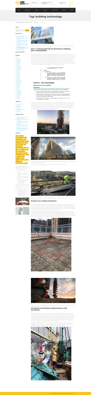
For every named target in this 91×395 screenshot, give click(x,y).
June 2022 (18, 76)
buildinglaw (27, 141)
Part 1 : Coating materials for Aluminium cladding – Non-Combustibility (51, 50)
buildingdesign (23, 141)
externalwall (20, 146)
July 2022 (18, 75)
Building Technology (52, 45)
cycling (16, 144)
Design (18, 107)
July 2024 (18, 63)
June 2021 (18, 85)
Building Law (51, 305)
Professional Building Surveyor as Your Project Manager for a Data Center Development (23, 41)
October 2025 (19, 59)
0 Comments (38, 46)
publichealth (27, 154)
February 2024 (19, 65)
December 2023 (19, 66)
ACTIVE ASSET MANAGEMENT (20, 137)
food (27, 147)
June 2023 (18, 71)
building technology (70, 45)
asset (25, 137)
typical (21, 161)
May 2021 (18, 86)
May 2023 (18, 72)
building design (64, 45)
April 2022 (18, 77)
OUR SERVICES (27, 10)
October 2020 (19, 93)
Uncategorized (58, 45)
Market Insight (19, 108)
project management (18, 154)
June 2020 (18, 97)
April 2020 (18, 98)
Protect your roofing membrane (44, 201)
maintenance (67, 197)
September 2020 (19, 94)
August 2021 (18, 84)
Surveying (27, 159)
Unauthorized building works (19, 163)
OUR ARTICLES (55, 10)
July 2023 (18, 70)
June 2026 (18, 58)
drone (25, 144)
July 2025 (18, 60)
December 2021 (19, 81)
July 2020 (18, 96)
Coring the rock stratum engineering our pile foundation (49, 309)
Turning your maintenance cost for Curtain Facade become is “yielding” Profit (22, 45)
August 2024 (18, 62)
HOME (19, 10)
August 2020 (18, 95)
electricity (17, 146)
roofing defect (71, 197)
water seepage (33, 198)
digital (22, 144)
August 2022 (18, 74)
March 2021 (18, 88)
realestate (19, 156)
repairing (23, 156)
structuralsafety (23, 159)
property (23, 154)
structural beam (18, 159)
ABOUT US (45, 10)
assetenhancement (19, 139)
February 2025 (19, 61)
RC (16, 156)
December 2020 (19, 91)
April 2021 (18, 87)
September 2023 (19, 68)
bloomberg (24, 139)
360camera (17, 135)
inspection (22, 149)
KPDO (16, 151)
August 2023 (18, 69)
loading (19, 151)
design (19, 144)
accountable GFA (21, 135)
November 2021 (19, 82)
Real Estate (18, 110)
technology (17, 161)
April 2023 (18, 73)
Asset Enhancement (45, 45)
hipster (19, 149)
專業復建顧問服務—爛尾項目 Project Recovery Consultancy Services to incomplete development (22, 48)
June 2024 (18, 64)
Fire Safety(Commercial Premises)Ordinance (21, 147)
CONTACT (64, 10)
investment (26, 149)
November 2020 (19, 92)
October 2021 (19, 83)
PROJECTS (37, 10)
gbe (16, 149)
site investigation (38, 306)
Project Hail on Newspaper (21, 109)
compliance (33, 46)
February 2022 (19, 80)
